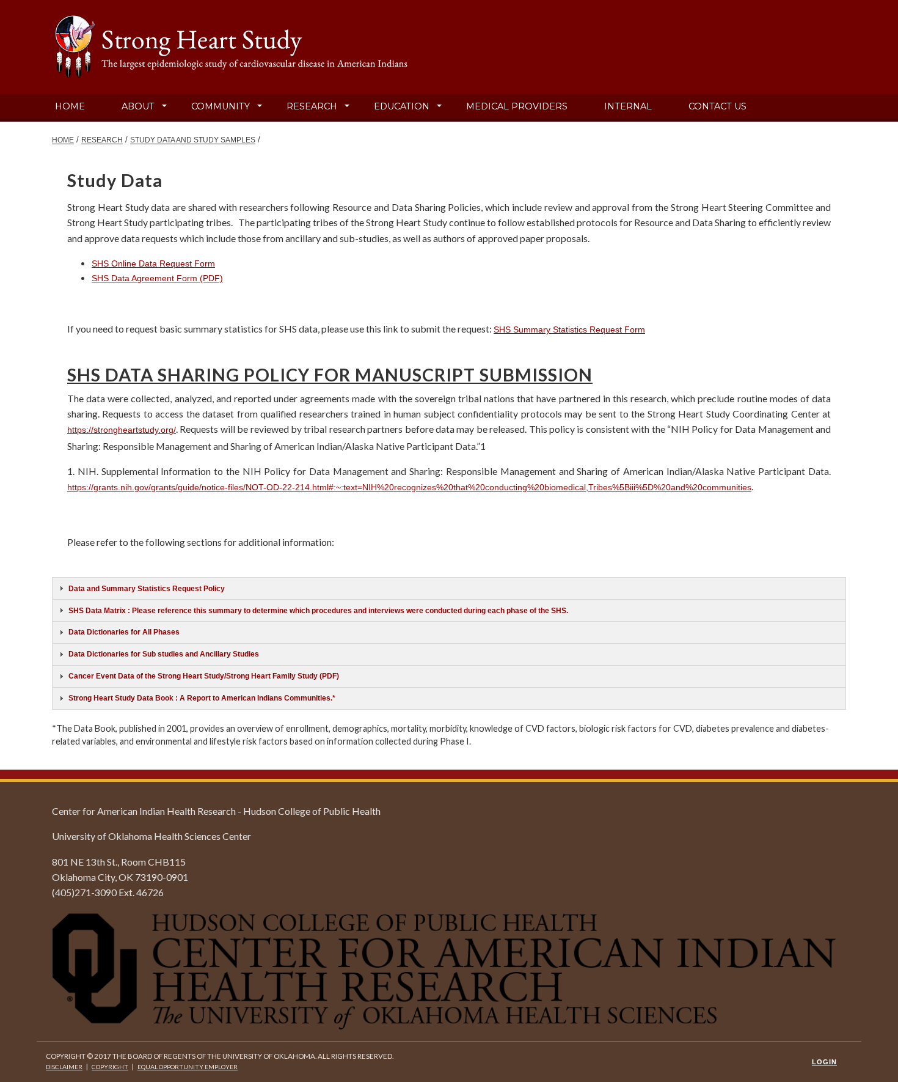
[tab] (449, 588)
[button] (164, 106)
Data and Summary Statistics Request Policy (146, 588)
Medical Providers (517, 106)
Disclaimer (64, 1066)
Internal (628, 106)
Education (401, 106)
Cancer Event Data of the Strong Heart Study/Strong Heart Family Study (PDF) (203, 676)
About (138, 106)
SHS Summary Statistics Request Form (569, 329)
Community (220, 106)
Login (824, 1061)
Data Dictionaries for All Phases (124, 632)
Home (70, 106)
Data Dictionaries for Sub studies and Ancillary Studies (163, 654)
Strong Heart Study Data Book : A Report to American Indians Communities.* (201, 698)
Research (312, 106)
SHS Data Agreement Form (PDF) (157, 278)
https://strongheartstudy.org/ (121, 430)
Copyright (110, 1066)
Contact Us (717, 106)
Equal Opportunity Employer (187, 1066)
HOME (63, 140)
